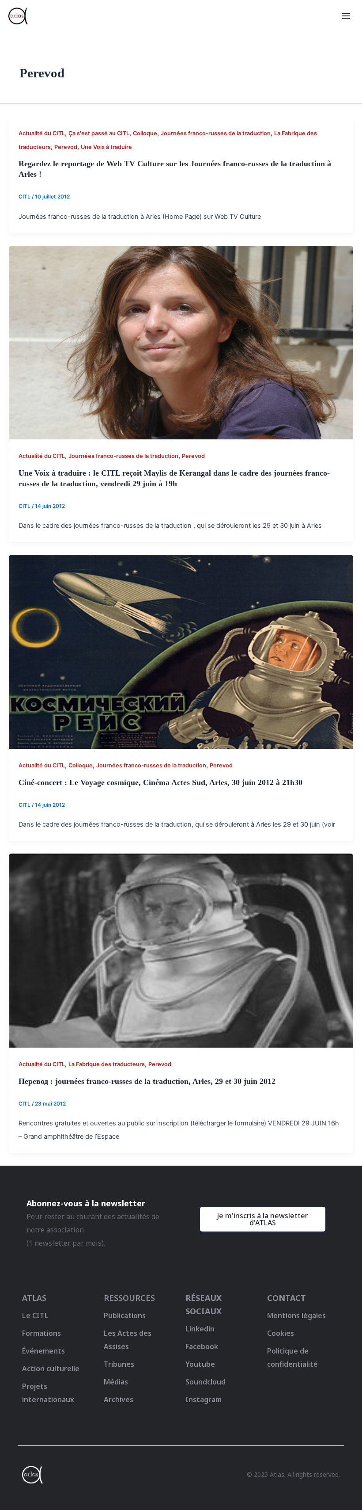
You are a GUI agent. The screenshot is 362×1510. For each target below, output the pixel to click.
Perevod (65, 147)
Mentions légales (296, 1315)
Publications (125, 1315)
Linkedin (200, 1329)
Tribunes (119, 1364)
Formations (41, 1333)
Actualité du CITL (42, 133)
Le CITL (35, 1315)
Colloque (145, 133)
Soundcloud (205, 1382)
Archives (118, 1399)
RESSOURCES (129, 1298)
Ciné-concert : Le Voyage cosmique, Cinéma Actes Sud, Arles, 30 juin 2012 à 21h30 (160, 782)
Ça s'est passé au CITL (98, 133)
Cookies (280, 1333)
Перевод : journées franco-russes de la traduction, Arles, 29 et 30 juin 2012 (147, 1081)
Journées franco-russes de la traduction (216, 133)
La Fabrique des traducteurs (106, 1064)
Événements (43, 1351)
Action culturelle (50, 1368)
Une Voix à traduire (106, 147)
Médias (116, 1382)
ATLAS (34, 1298)
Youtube (200, 1364)
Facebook (201, 1346)
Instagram (203, 1399)
